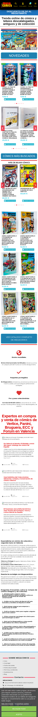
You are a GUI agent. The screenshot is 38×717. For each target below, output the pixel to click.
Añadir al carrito (11, 99)
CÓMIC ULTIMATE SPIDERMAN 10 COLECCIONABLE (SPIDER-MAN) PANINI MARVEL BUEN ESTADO (8, 90)
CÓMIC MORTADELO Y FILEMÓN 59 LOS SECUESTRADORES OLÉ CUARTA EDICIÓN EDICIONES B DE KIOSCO (9, 280)
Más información (7, 704)
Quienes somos (8, 672)
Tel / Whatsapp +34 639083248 (14, 685)
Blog (5, 674)
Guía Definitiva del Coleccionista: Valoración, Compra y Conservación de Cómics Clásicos (18, 478)
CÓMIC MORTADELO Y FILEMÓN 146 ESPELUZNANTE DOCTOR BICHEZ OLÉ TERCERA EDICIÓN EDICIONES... (28, 320)
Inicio (5, 661)
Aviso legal (7, 663)
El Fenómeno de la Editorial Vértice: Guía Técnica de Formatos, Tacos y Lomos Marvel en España (17, 510)
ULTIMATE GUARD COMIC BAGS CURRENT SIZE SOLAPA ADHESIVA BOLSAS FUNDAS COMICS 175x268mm (9, 134)
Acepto (19, 714)
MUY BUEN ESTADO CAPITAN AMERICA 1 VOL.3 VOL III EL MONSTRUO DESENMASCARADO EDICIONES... (9, 192)
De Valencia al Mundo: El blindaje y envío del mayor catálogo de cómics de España (19, 445)
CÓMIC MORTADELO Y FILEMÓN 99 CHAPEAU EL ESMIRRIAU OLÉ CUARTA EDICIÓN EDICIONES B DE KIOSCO (9, 240)
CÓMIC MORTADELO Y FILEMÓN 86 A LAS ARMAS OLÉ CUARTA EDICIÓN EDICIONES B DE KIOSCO (27, 280)
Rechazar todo (19, 709)
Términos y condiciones (10, 670)
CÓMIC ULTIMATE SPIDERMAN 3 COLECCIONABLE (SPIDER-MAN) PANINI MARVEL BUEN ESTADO (26, 90)
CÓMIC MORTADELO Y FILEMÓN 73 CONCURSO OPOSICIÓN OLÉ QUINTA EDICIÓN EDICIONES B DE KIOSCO (27, 240)
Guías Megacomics (14, 464)
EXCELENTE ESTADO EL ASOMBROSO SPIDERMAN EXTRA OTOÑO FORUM (27, 191)
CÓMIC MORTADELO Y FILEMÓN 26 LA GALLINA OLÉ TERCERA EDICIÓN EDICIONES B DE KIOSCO (9, 320)
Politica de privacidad (10, 667)
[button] (16, 103)
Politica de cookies (9, 665)
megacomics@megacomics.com (14, 688)
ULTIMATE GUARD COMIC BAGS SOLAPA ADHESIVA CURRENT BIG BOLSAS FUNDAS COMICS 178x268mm (27, 134)
